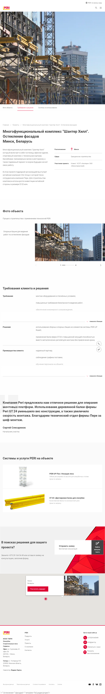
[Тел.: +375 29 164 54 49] (98, 343)
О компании (29, 647)
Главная (6, 125)
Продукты (28, 636)
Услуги (27, 640)
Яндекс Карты (16, 670)
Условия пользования (39, 684)
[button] (79, 547)
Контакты (28, 650)
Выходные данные (8, 684)
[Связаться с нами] (98, 349)
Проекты (16, 125)
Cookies (60, 684)
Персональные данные (23, 684)
